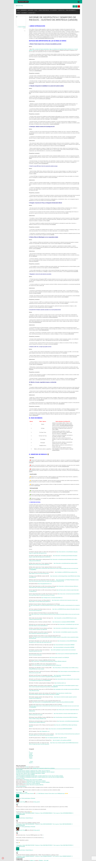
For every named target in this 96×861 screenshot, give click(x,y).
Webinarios (24, 10)
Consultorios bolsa (44, 10)
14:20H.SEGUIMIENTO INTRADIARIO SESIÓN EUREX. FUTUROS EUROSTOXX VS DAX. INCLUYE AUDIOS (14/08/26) (39, 775)
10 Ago (17, 819)
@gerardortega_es (29, 817)
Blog (36, 10)
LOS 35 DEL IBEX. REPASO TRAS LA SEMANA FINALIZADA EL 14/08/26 (30, 773)
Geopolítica (61, 10)
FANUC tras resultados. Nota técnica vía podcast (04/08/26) (38, 782)
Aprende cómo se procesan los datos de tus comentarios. (44, 768)
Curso (18, 12)
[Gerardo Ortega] (19, 5)
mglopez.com (32, 860)
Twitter (74, 6)
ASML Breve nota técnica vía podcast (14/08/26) (25, 774)
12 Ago (17, 803)
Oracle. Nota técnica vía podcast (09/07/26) (31, 783)
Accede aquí (31, 12)
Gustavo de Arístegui (22, 26)
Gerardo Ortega (22, 801)
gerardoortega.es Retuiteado (29, 798)
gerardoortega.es (22, 817)
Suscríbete (24, 12)
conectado (27, 766)
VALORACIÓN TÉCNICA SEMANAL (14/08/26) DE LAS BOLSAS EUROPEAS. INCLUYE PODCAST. (35, 772)
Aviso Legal (46, 860)
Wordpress (41, 860)
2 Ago (17, 851)
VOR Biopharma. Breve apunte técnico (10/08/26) (32, 779)
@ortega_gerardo (36, 801)
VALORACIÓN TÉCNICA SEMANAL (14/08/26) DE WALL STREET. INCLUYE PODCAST (33, 770)
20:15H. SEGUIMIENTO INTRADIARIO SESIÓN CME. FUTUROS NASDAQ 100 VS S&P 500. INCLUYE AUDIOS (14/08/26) (40, 777)
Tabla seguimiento (70, 10)
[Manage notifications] (3, 858)
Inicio (18, 10)
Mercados (30, 10)
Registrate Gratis (23, 1)
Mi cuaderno (53, 10)
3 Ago (17, 831)
